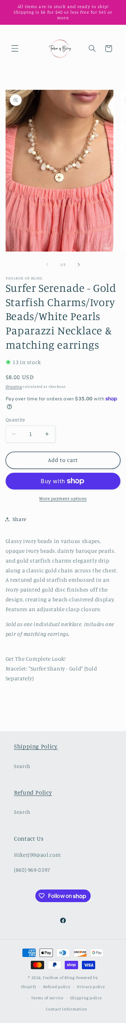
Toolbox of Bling (59, 977)
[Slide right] (78, 265)
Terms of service (47, 997)
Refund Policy (33, 792)
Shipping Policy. (36, 746)
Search (22, 766)
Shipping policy (86, 997)
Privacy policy (91, 986)
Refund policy (56, 986)
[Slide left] (47, 265)
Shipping (14, 386)
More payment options (63, 498)
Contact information (66, 1009)
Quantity (15, 419)
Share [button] (20, 519)
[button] (15, 49)
